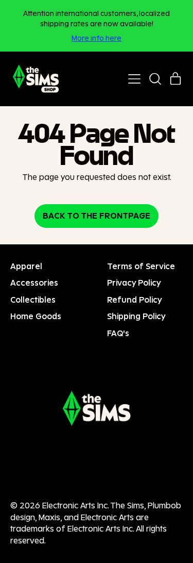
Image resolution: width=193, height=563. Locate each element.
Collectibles (33, 299)
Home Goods (35, 316)
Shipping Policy (136, 316)
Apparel (26, 266)
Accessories (34, 282)
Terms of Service (141, 266)
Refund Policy (134, 299)
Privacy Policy (134, 282)
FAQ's (118, 333)
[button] (155, 79)
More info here (96, 38)
